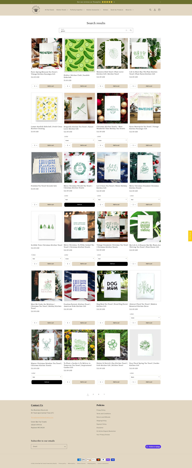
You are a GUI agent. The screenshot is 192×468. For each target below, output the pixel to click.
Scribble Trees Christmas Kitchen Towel (46, 245)
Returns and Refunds (103, 417)
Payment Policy (101, 424)
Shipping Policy (101, 420)
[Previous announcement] (32, 2)
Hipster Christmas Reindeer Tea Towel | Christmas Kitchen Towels (46, 364)
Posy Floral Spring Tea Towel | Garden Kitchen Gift (144, 364)
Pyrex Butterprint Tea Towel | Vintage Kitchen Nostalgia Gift (144, 128)
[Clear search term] (126, 30)
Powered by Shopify (51, 463)
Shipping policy (92, 463)
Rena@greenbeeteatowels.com (42, 417)
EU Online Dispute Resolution (106, 431)
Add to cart (51, 86)
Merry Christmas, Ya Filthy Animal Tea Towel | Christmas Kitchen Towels (79, 246)
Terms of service (81, 463)
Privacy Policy (101, 410)
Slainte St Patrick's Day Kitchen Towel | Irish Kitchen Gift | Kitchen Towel (112, 364)
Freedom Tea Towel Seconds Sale (44, 186)
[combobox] (96, 30)
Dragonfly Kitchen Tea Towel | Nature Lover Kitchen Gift (78, 128)
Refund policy (71, 463)
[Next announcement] (160, 2)
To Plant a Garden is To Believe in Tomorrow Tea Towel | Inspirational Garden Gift (78, 365)
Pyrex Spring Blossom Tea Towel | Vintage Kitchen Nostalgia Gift (44, 73)
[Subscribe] (64, 446)
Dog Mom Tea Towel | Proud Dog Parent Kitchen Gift (112, 305)
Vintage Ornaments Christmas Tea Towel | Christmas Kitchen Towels (112, 246)
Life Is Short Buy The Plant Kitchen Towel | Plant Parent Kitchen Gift (143, 73)
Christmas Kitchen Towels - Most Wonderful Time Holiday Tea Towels (111, 128)
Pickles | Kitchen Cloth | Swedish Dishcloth (77, 76)
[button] (62, 10)
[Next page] (104, 394)
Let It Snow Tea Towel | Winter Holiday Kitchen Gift (112, 187)
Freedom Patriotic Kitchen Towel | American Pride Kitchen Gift (77, 305)
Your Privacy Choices (103, 434)
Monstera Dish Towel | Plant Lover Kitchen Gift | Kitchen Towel (110, 73)
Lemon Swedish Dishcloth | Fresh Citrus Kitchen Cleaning (46, 128)
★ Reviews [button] (190, 236)
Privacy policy (62, 463)
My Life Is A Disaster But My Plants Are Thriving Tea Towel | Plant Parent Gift (145, 246)
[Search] (131, 30)
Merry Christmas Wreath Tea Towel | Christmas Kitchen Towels (78, 187)
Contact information (103, 463)
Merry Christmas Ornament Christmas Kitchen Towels (144, 187)
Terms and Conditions (104, 413)
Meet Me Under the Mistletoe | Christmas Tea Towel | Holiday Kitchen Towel (46, 306)
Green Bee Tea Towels (40, 463)
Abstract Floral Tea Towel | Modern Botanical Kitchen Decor (143, 305)
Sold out (79, 204)
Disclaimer (100, 427)
